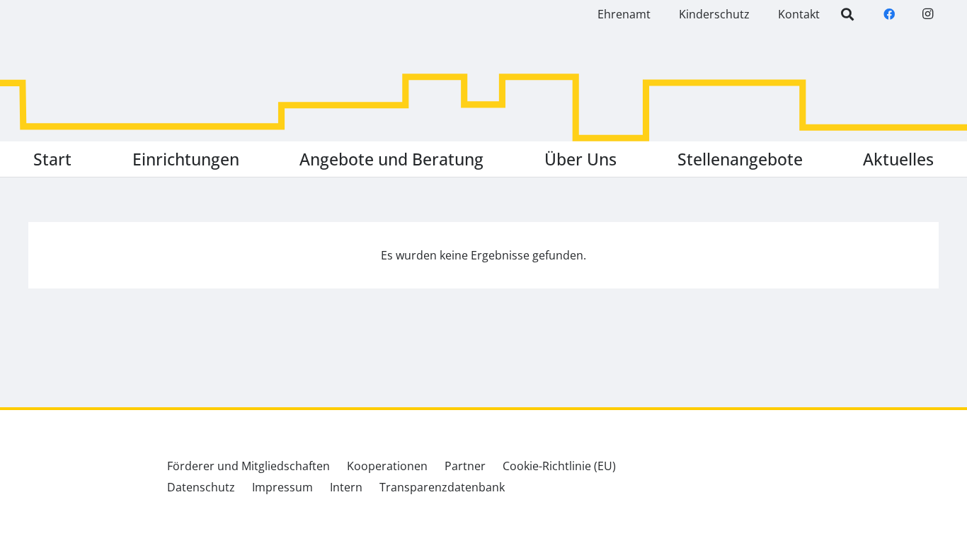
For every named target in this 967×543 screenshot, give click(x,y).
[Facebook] (889, 14)
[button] (249, 159)
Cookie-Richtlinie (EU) (559, 466)
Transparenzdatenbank (442, 487)
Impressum (282, 487)
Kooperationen (387, 466)
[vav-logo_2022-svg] (85, 65)
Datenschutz (201, 487)
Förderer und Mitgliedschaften (248, 466)
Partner (465, 466)
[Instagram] (927, 14)
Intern (346, 487)
